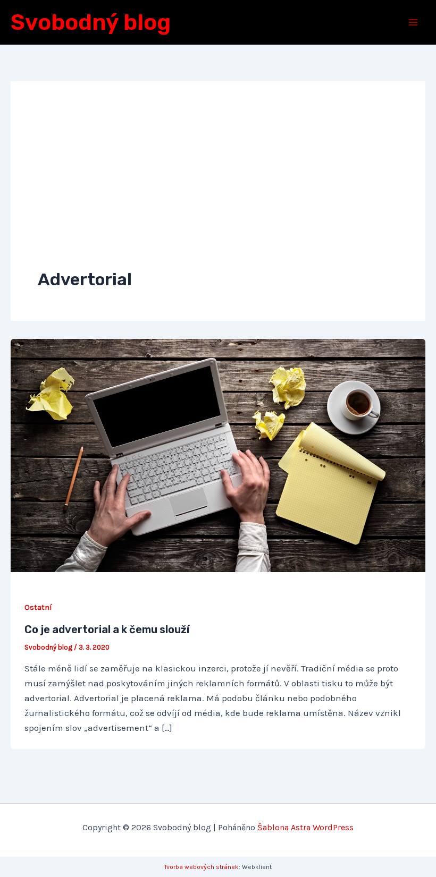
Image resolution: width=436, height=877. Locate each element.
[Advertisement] (218, 188)
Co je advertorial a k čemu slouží (106, 629)
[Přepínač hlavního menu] (413, 22)
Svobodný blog (91, 22)
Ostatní (38, 607)
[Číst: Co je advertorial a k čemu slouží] (218, 454)
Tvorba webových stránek (201, 867)
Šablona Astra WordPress (305, 827)
